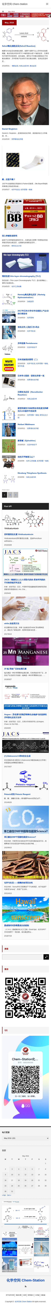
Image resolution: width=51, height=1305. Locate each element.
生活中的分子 (32, 347)
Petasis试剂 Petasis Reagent (17, 794)
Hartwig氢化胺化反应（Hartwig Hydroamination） (31, 295)
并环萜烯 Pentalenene (27, 343)
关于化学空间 (10, 1295)
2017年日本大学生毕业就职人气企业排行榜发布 (33, 312)
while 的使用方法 (11, 623)
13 (32, 1174)
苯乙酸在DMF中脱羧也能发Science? (20, 837)
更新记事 (18, 1295)
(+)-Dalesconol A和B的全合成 (17, 756)
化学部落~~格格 (26, 190)
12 (25, 1174)
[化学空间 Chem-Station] (14, 4)
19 (25, 1180)
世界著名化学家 (17, 139)
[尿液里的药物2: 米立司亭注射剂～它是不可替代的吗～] (41, 1248)
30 (5, 1191)
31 (12, 1191)
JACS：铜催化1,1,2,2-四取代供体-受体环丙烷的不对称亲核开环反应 (24, 581)
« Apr (4, 1195)
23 (5, 1186)
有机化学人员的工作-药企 (28, 327)
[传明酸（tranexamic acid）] (25, 1262)
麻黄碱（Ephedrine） (27, 441)
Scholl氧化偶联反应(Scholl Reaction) (18, 46)
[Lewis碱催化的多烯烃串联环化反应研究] (41, 1233)
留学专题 (21, 366)
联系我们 (30, 1295)
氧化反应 (33, 66)
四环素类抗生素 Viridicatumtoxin (18, 534)
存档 (24, 1295)
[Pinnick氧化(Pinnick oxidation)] (25, 1227)
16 (5, 1180)
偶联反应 (15, 66)
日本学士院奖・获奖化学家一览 (31, 376)
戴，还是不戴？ (8, 179)
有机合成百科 (24, 66)
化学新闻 (30, 318)
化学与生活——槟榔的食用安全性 (18, 883)
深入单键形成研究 (9, 236)
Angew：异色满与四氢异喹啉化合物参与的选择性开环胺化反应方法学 (25, 715)
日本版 (37, 1295)
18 (19, 1180)
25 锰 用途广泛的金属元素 (15, 669)
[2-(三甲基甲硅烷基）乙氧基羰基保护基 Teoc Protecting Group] (41, 1264)
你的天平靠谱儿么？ (26, 457)
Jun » (9, 1195)
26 (25, 1186)
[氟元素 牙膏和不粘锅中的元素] (9, 1248)
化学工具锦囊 (16, 286)
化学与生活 (16, 190)
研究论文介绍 (16, 246)
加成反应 (30, 301)
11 (19, 1174)
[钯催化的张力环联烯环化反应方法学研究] (9, 1233)
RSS (25, 1286)
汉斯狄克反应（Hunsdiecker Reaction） (30, 393)
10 (12, 1174)
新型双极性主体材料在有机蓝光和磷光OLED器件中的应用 (33, 409)
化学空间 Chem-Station (26, 1280)
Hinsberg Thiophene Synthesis (32, 473)
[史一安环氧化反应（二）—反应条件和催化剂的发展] (25, 1248)
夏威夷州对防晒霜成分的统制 (16, 925)
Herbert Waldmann (26, 424)
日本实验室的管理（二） (28, 359)
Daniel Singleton (9, 129)
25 (19, 1186)
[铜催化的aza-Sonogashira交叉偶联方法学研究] (25, 1213)
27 (32, 1186)
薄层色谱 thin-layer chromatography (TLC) (21, 276)
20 (32, 1180)
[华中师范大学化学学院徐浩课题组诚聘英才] (9, 1264)
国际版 (43, 1295)
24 (12, 1186)
